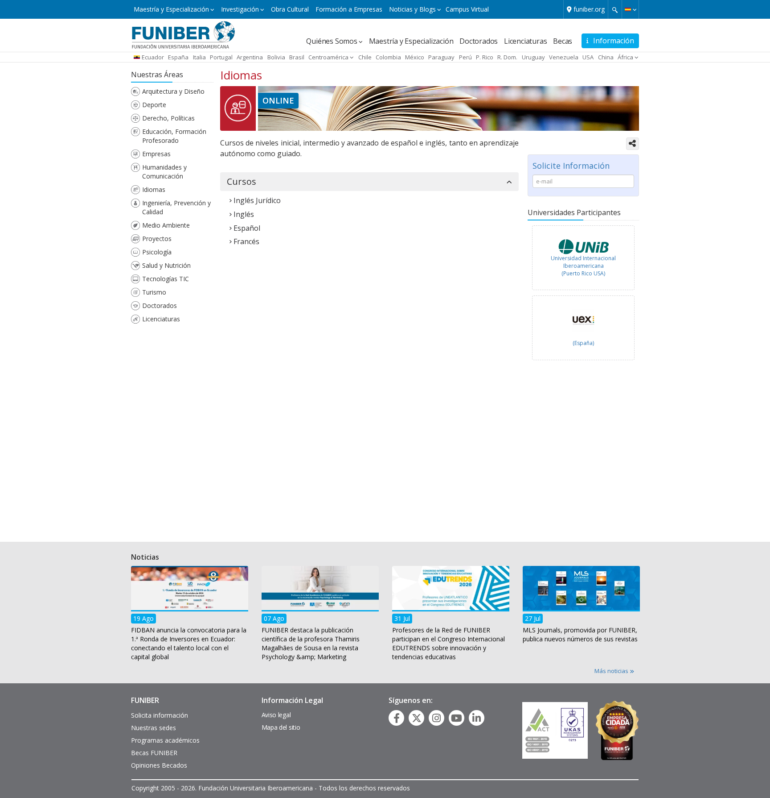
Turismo (154, 292)
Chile (365, 57)
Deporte (154, 104)
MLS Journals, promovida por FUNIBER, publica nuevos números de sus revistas (580, 634)
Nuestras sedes (153, 727)
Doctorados (478, 41)
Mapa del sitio (281, 727)
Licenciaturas (525, 41)
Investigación (240, 9)
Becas (562, 41)
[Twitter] (416, 718)
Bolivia (276, 57)
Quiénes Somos (331, 41)
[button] (630, 9)
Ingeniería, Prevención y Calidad (176, 207)
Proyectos (157, 238)
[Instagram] (436, 718)
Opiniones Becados (159, 765)
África (625, 57)
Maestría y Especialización (171, 9)
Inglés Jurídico (257, 200)
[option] (583, 260)
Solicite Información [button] (571, 165)
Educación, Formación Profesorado (174, 136)
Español (246, 228)
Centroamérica (328, 57)
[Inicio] (183, 34)
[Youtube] (456, 718)
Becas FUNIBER (154, 752)
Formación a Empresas (348, 9)
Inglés (243, 214)
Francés (246, 241)
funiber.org (589, 9)
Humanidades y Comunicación (164, 171)
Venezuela (563, 57)
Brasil (296, 57)
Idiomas (153, 189)
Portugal (221, 57)
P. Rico (484, 57)
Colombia (388, 57)
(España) (583, 343)
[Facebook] (397, 718)
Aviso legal (276, 715)
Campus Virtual (467, 9)
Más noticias (612, 671)
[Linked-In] (476, 718)
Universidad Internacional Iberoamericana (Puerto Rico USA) (583, 265)
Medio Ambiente (166, 225)
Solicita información (159, 715)
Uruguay (533, 57)
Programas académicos (165, 740)
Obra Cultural (290, 9)
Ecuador (153, 57)
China (606, 57)
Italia (199, 57)
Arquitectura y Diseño (173, 91)
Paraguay (441, 57)
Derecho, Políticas (168, 118)
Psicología (157, 252)
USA (588, 57)
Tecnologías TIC (165, 278)
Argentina (250, 57)
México (414, 57)
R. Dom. (507, 57)
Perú (465, 57)
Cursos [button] (241, 182)
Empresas (156, 154)
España (178, 57)
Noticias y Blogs (412, 9)
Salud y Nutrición (166, 265)
